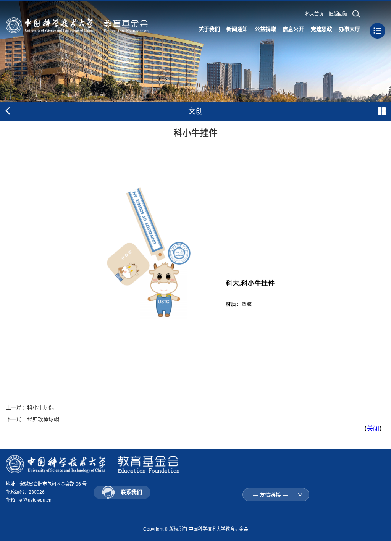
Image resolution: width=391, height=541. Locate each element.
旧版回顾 (338, 14)
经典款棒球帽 (43, 419)
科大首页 (314, 14)
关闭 (373, 428)
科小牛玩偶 (40, 407)
